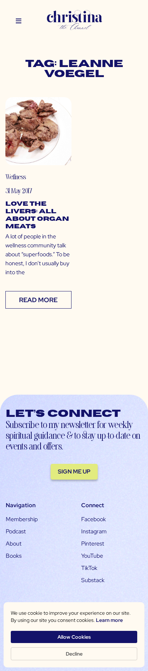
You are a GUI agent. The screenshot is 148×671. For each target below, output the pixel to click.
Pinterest (92, 543)
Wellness (15, 176)
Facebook (93, 519)
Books (14, 556)
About (14, 543)
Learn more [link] (109, 620)
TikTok (89, 568)
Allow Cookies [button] (74, 637)
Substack (93, 580)
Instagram (94, 531)
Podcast (16, 531)
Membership (22, 519)
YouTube (92, 556)
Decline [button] (74, 654)
